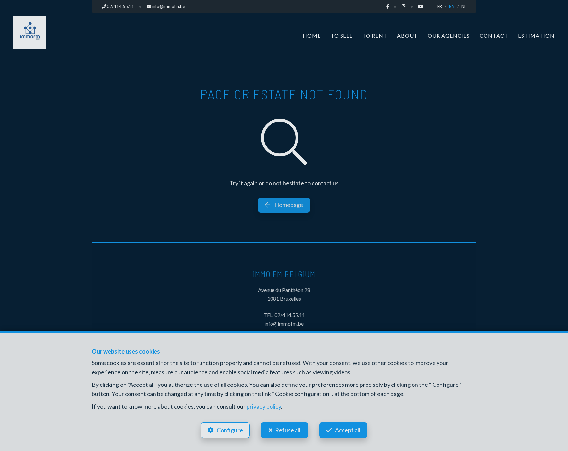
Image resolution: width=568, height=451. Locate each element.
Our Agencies (449, 35)
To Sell (341, 35)
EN (452, 6)
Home (312, 35)
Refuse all (287, 430)
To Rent (374, 35)
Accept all (347, 430)
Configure (230, 430)
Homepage (288, 204)
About (407, 35)
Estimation (536, 35)
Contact (494, 35)
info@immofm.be (284, 323)
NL (464, 6)
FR (439, 6)
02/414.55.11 (289, 315)
